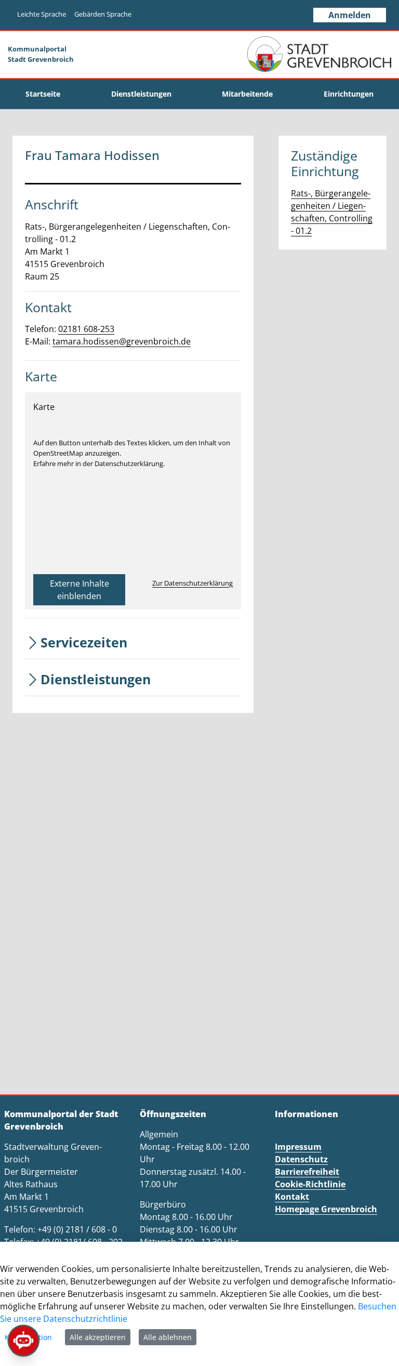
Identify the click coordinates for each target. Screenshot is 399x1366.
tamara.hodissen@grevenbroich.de (121, 341)
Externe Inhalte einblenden (79, 590)
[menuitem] (43, 94)
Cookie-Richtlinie (310, 1184)
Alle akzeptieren (98, 1337)
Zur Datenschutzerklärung (192, 583)
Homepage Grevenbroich (326, 1209)
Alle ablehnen (167, 1337)
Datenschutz (301, 1159)
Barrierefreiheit (307, 1171)
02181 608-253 (86, 329)
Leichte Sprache (41, 14)
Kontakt (292, 1196)
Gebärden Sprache (102, 14)
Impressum (298, 1146)
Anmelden (349, 15)
